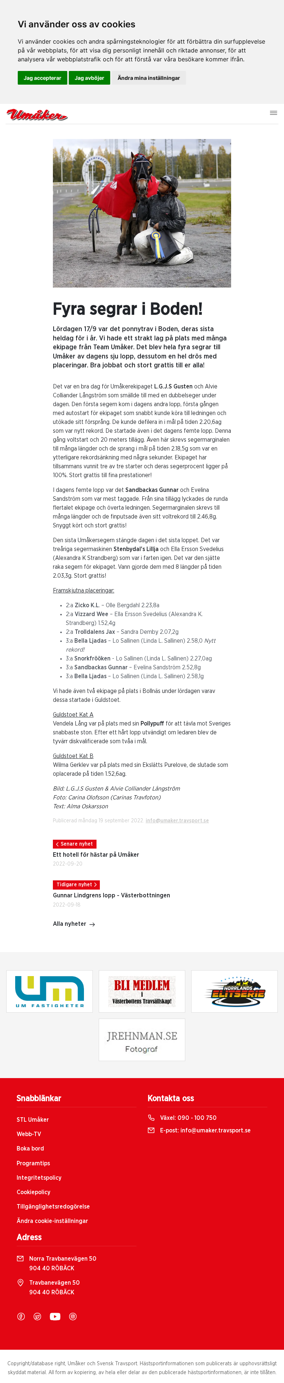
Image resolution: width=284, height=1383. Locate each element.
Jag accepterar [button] (42, 78)
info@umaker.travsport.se (177, 820)
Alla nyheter (69, 924)
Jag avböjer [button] (89, 78)
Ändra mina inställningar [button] (149, 78)
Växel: (188, 1118)
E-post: (205, 1131)
